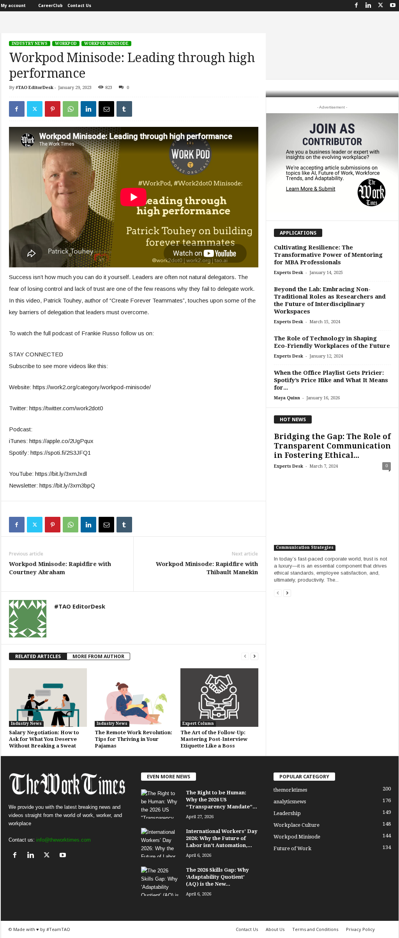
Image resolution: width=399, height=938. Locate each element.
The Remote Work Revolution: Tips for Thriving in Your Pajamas (133, 739)
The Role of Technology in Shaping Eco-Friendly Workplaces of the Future (332, 342)
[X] (380, 5)
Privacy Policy (360, 929)
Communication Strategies (305, 547)
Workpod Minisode (106, 43)
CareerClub (50, 5)
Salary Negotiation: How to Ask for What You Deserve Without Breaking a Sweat (44, 739)
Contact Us (79, 5)
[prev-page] (245, 656)
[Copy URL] (142, 109)
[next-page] (254, 656)
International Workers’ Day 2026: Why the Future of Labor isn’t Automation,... (222, 838)
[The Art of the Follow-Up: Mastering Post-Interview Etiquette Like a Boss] (219, 697)
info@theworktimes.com (63, 840)
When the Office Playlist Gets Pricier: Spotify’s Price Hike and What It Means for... (331, 380)
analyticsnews (290, 802)
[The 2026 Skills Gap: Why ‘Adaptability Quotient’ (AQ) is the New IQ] (160, 881)
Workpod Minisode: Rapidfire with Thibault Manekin (207, 568)
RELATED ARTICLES (38, 656)
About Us (275, 929)
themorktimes (290, 790)
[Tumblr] (124, 109)
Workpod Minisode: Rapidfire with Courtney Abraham (60, 568)
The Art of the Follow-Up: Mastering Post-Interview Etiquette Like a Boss (213, 739)
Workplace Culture (297, 825)
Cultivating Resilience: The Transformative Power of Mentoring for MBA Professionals (328, 255)
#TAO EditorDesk (34, 87)
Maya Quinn (287, 397)
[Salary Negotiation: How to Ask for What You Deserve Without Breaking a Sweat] (48, 697)
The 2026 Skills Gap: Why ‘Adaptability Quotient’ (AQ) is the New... (217, 877)
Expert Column (198, 723)
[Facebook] (356, 5)
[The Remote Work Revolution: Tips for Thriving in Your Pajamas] (134, 697)
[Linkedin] (368, 5)
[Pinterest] (52, 109)
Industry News (30, 43)
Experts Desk (288, 272)
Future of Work (292, 848)
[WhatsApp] (70, 109)
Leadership (287, 813)
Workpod (66, 43)
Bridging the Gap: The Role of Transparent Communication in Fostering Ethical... (332, 446)
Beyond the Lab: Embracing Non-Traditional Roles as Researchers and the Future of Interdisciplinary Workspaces (330, 300)
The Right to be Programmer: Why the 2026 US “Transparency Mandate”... (221, 800)
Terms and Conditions (315, 929)
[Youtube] (392, 5)
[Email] (106, 109)
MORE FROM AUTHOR (98, 656)
